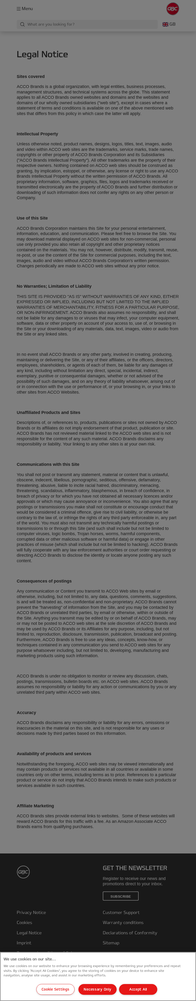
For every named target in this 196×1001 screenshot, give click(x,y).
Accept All (138, 989)
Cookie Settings (56, 989)
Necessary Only (97, 989)
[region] (98, 976)
